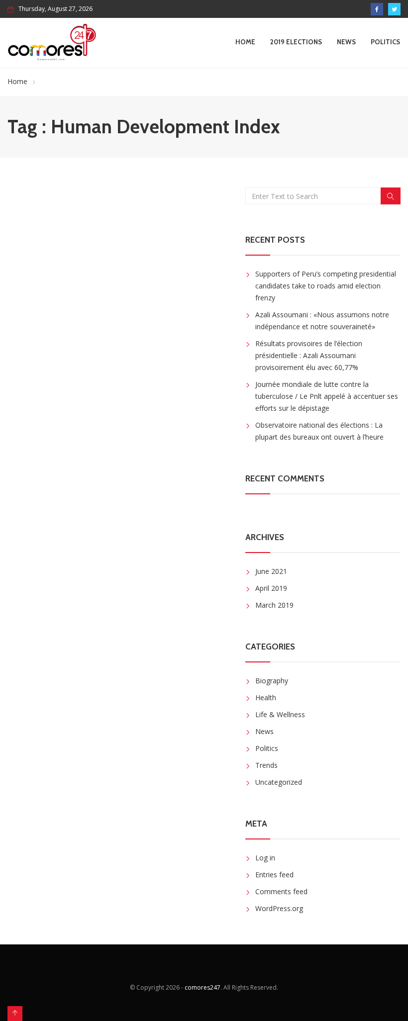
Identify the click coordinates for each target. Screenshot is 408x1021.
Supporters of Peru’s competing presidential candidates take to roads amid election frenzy (325, 285)
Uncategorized (278, 782)
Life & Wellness (280, 714)
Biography (271, 680)
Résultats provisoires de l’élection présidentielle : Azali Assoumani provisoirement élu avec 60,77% (308, 355)
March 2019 (274, 605)
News (346, 42)
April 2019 (271, 588)
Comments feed (281, 891)
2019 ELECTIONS (296, 42)
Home (245, 42)
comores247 (202, 987)
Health (265, 697)
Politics (385, 42)
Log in (265, 857)
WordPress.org (279, 908)
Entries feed (274, 874)
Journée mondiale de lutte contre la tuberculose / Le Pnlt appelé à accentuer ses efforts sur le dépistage (326, 396)
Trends (266, 765)
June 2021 (271, 571)
